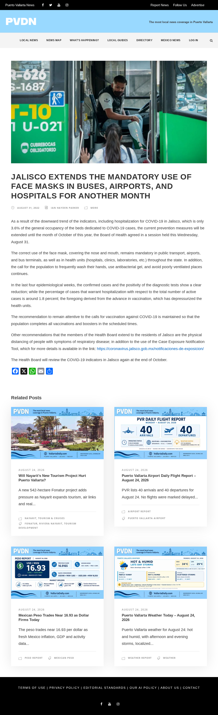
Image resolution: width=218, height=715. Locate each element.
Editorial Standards (105, 687)
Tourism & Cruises (51, 518)
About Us (170, 687)
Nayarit (30, 518)
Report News (160, 5)
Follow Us (180, 5)
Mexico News (171, 40)
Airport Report (139, 511)
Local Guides (118, 40)
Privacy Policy (65, 687)
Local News (29, 40)
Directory (144, 40)
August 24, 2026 (32, 470)
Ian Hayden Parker (65, 207)
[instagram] (67, 5)
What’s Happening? (84, 40)
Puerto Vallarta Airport (146, 518)
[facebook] (43, 5)
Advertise (197, 5)
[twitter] (50, 5)
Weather (169, 657)
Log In (193, 40)
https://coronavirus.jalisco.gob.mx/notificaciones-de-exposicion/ (150, 349)
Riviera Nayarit (50, 523)
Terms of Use (32, 687)
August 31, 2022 (28, 207)
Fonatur (31, 523)
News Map (53, 40)
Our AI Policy (143, 687)
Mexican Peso (64, 657)
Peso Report (34, 657)
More (94, 207)
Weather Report (140, 657)
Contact (191, 687)
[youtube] (58, 5)
